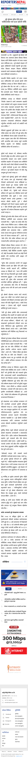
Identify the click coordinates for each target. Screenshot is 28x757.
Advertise (10, 751)
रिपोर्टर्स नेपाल (4, 45)
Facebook (8, 714)
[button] (25, 11)
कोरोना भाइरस (13, 14)
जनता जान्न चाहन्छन (19, 737)
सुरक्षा (16, 739)
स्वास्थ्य (16, 734)
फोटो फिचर (17, 742)
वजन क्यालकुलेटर (19, 723)
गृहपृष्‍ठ (3, 736)
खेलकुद (3, 743)
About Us (4, 751)
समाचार (3, 738)
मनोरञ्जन (17, 732)
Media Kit (21, 751)
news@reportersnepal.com (11, 702)
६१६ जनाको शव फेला (15, 606)
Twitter (7, 718)
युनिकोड (16, 714)
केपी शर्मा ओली (5, 14)
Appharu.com (19, 756)
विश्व (3, 746)
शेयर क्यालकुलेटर (18, 716)
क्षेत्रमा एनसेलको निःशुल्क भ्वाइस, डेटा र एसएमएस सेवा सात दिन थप (15, 614)
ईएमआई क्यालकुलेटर (19, 719)
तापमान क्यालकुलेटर (19, 726)
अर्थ (3, 741)
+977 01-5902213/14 (9, 700)
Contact (15, 751)
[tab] (8, 589)
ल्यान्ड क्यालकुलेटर (19, 721)
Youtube (7, 724)
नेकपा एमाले (21, 14)
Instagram (8, 721)
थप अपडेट (14, 627)
